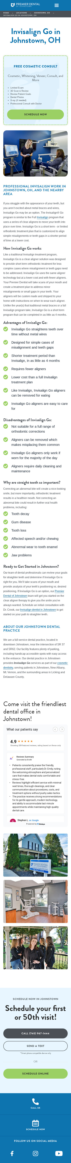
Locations (21, 13)
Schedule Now (35, 114)
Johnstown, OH (42, 13)
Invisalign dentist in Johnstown (38, 609)
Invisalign (42, 217)
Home (6, 13)
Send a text (35, 1046)
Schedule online (35, 1073)
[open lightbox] (35, 855)
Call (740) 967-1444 (35, 1033)
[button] (56, 5)
